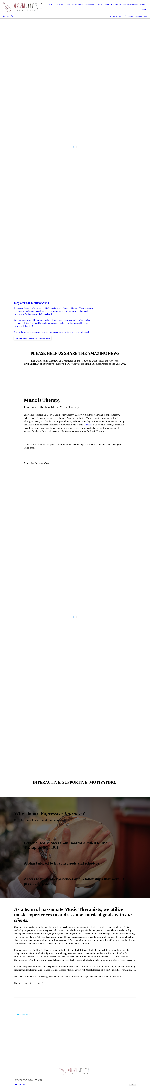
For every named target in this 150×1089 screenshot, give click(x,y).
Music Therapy (91, 5)
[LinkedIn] (8, 16)
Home (51, 5)
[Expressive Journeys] (22, 7)
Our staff (88, 676)
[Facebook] (4, 16)
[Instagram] (12, 16)
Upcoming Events (130, 5)
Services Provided (75, 5)
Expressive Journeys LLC (137, 16)
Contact (143, 9)
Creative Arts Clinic (110, 5)
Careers (143, 5)
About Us (59, 5)
